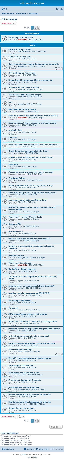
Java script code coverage (20, 349)
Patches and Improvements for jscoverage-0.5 (29, 239)
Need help (13, 165)
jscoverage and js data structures (23, 387)
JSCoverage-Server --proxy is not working (27, 314)
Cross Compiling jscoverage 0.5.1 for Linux (28, 151)
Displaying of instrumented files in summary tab (30, 80)
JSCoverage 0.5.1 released (20, 37)
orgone (20, 281)
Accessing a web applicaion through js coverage (30, 172)
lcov (10, 102)
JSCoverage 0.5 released (19, 263)
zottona (20, 310)
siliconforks (22, 40)
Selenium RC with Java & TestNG (23, 87)
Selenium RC (14, 224)
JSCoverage (9, 19)
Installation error (16, 255)
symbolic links (15, 130)
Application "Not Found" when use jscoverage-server (32, 321)
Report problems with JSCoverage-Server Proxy (30, 185)
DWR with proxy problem (20, 49)
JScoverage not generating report (23, 373)
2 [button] (35, 28)
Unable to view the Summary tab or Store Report (30, 157)
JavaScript (13, 308)
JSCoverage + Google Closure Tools (25, 217)
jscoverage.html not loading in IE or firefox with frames (34, 145)
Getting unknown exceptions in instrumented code (31, 343)
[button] (38, 28)
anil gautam (22, 375)
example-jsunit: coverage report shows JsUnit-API (31, 286)
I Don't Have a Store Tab (19, 57)
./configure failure (16, 178)
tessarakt (21, 89)
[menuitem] (4, 9)
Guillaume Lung (23, 389)
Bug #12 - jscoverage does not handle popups (29, 358)
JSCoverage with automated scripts (24, 95)
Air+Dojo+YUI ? (15, 231)
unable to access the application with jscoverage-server (34, 329)
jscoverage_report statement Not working (27, 200)
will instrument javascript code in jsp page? (28, 336)
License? (12, 137)
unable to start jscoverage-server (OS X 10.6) (28, 293)
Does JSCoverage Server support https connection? (32, 193)
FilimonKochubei (24, 51)
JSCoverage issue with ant (20, 365)
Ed (19, 59)
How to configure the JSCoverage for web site (29, 395)
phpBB (24, 454)
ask (19, 125)
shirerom (21, 288)
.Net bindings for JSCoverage (22, 73)
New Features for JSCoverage (22, 109)
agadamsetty (22, 66)
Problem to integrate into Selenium (24, 380)
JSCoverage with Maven (19, 300)
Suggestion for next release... (22, 408)
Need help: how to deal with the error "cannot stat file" (33, 116)
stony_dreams (23, 258)
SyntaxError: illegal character (21, 269)
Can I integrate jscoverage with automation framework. (33, 64)
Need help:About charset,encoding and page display (32, 123)
